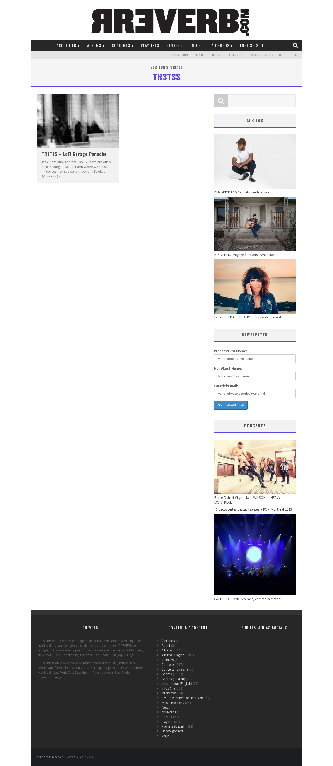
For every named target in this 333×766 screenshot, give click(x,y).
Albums (94, 45)
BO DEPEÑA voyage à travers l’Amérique (244, 255)
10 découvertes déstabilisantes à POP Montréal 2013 (253, 509)
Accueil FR (67, 45)
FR (296, 55)
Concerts (121, 45)
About (283, 55)
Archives (168, 660)
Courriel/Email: (226, 386)
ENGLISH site (252, 45)
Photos (167, 717)
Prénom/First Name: (230, 351)
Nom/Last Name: (228, 368)
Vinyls (166, 736)
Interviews (169, 693)
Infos (196, 45)
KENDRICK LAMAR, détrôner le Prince (242, 192)
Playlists (150, 45)
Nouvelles (169, 712)
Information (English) (177, 683)
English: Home (180, 55)
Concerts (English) (175, 669)
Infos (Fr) (168, 688)
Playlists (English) (174, 726)
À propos (220, 45)
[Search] (296, 45)
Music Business (173, 702)
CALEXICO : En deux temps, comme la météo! (247, 599)
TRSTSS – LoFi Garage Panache (74, 153)
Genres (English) (173, 679)
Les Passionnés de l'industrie (183, 698)
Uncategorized (172, 731)
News (166, 707)
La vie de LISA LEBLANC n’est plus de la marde (248, 317)
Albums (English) (174, 655)
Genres (173, 45)
